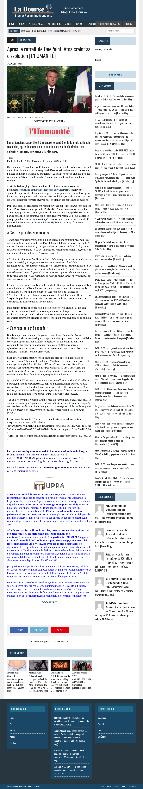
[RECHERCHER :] (120, 30)
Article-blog (13, 673)
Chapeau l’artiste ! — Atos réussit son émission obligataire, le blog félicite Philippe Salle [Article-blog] (114, 246)
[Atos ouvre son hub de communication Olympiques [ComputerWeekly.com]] (82, 668)
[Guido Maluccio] (99, 608)
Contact (80, 23)
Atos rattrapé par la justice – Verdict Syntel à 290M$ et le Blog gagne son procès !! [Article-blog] (115, 454)
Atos (20, 63)
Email (98, 59)
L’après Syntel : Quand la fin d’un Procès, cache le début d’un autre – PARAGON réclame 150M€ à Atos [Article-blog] (115, 481)
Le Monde (101, 730)
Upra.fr (64, 497)
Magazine (102, 717)
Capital (101, 724)
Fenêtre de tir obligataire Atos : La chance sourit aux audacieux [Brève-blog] (113, 257)
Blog (12, 724)
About (68, 23)
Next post (60, 641)
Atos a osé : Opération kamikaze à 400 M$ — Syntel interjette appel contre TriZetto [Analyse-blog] (114, 208)
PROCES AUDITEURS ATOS (109, 23)
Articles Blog (54, 23)
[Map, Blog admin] (99, 510)
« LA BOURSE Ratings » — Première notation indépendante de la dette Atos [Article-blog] (114, 220)
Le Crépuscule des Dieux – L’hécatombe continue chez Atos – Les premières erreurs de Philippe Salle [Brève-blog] (114, 513)
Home (11, 23)
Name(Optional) (103, 49)
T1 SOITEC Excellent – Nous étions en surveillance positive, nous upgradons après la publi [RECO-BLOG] (114, 123)
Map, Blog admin (25, 117)
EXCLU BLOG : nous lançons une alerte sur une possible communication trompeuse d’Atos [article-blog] (114, 468)
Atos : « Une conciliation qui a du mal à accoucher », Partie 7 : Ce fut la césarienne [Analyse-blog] (16, 683)
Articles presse (79, 673)
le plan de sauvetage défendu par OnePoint (43, 189)
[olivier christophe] (99, 535)
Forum (21, 23)
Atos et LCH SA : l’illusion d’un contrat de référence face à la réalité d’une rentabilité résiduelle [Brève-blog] (113, 365)
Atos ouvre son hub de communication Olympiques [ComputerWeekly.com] (81, 684)
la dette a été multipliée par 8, (48, 222)
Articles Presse (36, 23)
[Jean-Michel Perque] (99, 584)
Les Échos (102, 736)
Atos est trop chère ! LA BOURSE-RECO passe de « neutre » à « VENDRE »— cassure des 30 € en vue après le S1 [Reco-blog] (115, 154)
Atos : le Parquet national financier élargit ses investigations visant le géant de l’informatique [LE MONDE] (115, 441)
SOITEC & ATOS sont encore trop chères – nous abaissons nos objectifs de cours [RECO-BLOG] (115, 165)
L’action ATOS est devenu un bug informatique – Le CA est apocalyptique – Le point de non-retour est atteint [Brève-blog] (114, 427)
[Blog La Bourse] (50, 10)
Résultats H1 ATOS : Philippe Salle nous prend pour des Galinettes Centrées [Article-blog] (114, 97)
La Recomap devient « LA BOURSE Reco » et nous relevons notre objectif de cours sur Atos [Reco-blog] (115, 232)
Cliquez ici (38, 458)
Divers (75, 675)
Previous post (41, 641)
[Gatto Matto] (99, 559)
